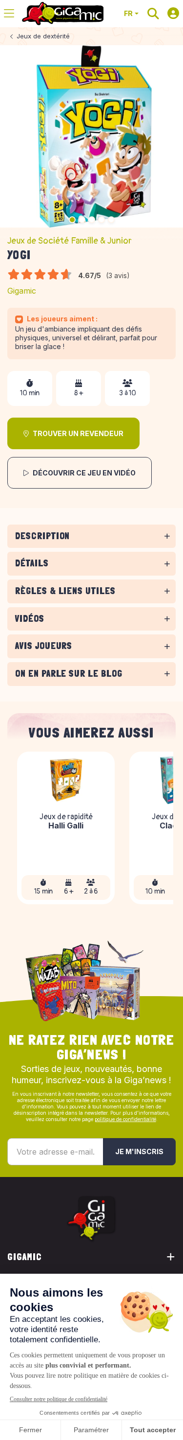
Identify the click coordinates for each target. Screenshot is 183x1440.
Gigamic (21, 291)
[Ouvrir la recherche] (153, 13)
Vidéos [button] (29, 618)
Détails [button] (32, 563)
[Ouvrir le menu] (9, 13)
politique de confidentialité (125, 1119)
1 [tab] (72, 219)
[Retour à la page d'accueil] (62, 13)
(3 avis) (118, 275)
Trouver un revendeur (78, 433)
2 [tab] (82, 219)
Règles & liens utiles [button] (65, 591)
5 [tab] (111, 219)
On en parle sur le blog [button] (68, 673)
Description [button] (42, 536)
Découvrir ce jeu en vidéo (84, 473)
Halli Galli (65, 826)
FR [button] (128, 13)
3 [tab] (91, 219)
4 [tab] (101, 219)
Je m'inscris (139, 1151)
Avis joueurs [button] (43, 645)
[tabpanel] (91, 550)
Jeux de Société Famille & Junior (69, 240)
